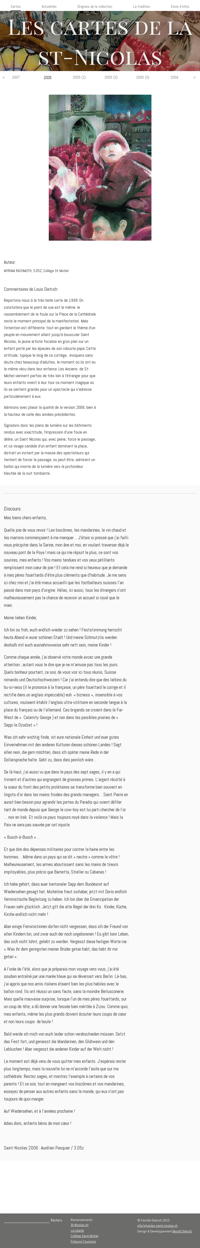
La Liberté (77, 1230)
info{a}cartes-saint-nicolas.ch (157, 1225)
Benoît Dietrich (182, 1231)
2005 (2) (111, 77)
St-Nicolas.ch (80, 1225)
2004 (174, 77)
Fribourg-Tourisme (83, 1241)
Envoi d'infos (180, 6)
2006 (47, 77)
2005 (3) (142, 77)
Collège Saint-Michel (84, 1236)
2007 (16, 77)
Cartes (16, 6)
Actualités (49, 6)
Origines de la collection (95, 6)
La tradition (141, 6)
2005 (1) (79, 77)
